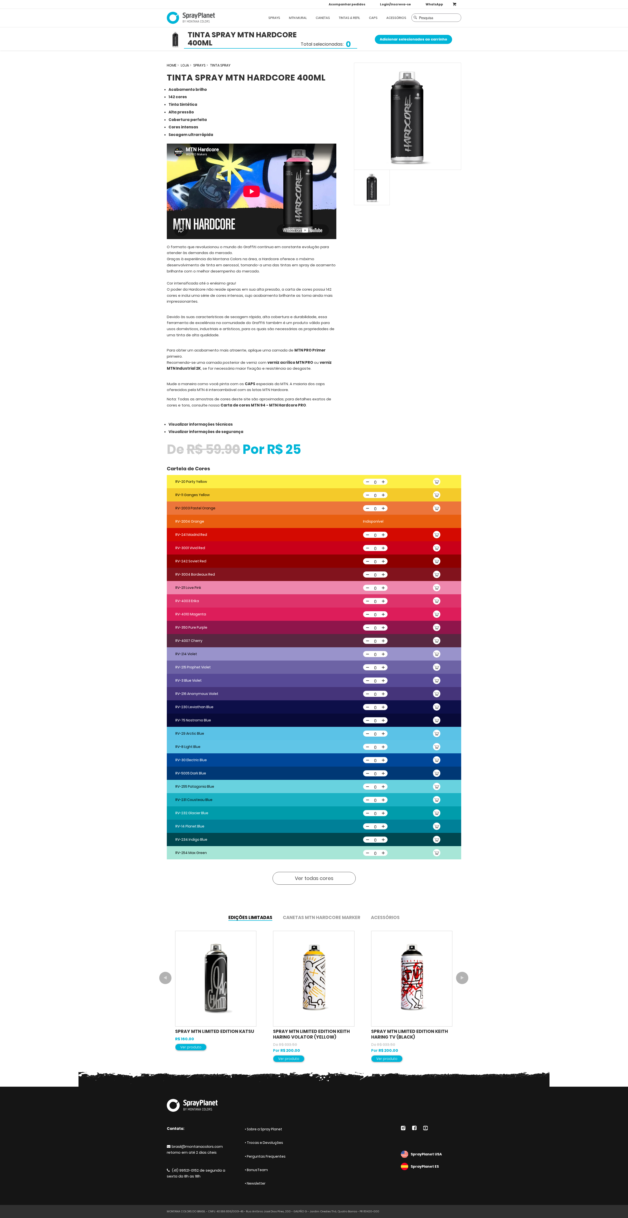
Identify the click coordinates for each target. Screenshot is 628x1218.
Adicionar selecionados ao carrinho (413, 39)
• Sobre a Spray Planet (263, 1129)
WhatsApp (434, 4)
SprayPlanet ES (425, 1166)
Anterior (165, 978)
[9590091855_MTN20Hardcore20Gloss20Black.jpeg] (407, 116)
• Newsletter (255, 1183)
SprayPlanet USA (426, 1154)
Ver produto (190, 1047)
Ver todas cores (314, 878)
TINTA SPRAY (220, 65)
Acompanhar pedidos (347, 4)
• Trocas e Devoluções (264, 1142)
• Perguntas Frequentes (265, 1156)
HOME (171, 65)
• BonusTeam (256, 1169)
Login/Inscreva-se (395, 4)
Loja (185, 65)
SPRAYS (199, 65)
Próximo (462, 978)
